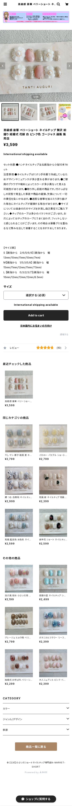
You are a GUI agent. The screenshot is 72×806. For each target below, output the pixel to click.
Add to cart (36, 315)
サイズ (7, 286)
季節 (5, 729)
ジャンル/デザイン (12, 719)
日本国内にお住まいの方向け (36, 325)
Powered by (32, 772)
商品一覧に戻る (36, 746)
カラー (6, 708)
